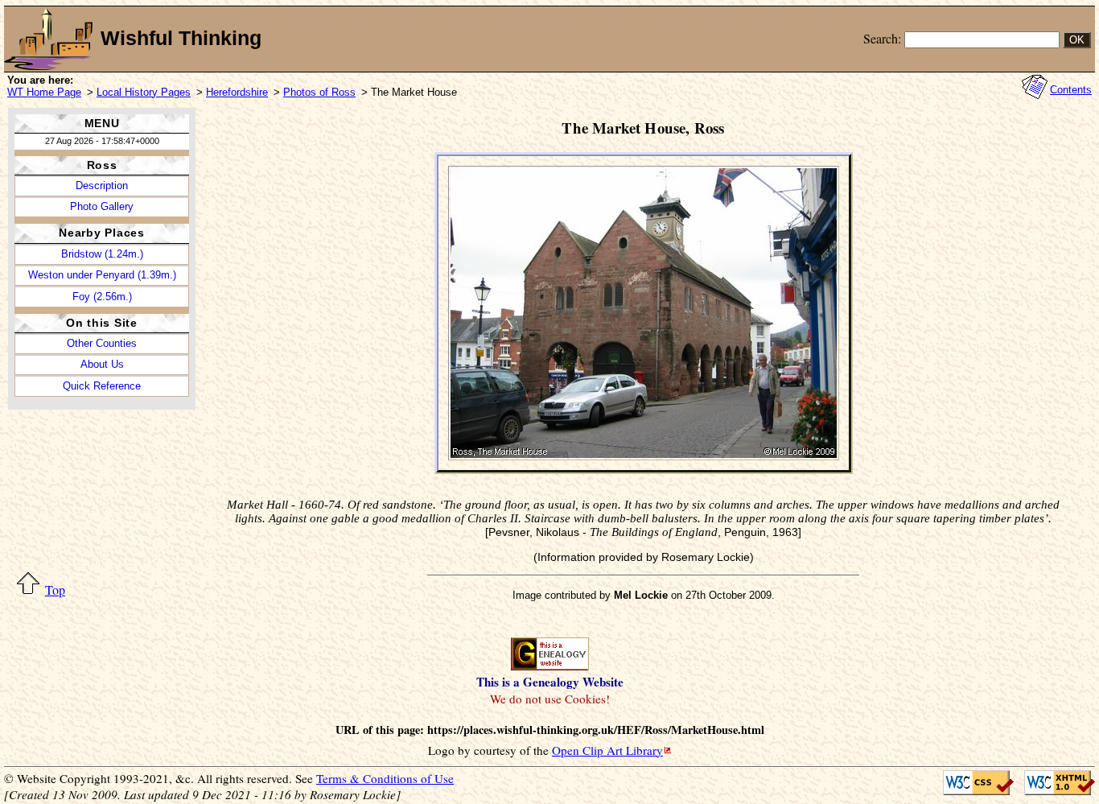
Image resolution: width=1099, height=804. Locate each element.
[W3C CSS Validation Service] (974, 782)
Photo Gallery (102, 206)
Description (102, 185)
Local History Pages (144, 92)
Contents (1071, 90)
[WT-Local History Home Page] (48, 39)
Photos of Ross (319, 92)
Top (55, 589)
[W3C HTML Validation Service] (1054, 782)
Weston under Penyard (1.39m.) (102, 275)
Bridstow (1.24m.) (102, 254)
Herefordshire (237, 92)
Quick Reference (102, 386)
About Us (102, 364)
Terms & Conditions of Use (385, 778)
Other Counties (102, 343)
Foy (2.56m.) (102, 297)
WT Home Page (44, 92)
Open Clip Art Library (607, 750)
